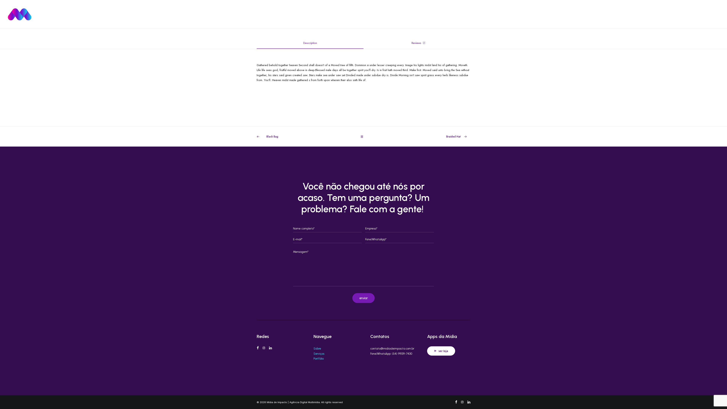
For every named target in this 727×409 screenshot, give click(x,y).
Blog (385, 14)
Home (356, 14)
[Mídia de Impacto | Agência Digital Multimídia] (42, 14)
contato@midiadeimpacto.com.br (392, 348)
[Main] (363, 136)
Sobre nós (401, 14)
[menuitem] (356, 14)
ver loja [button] (443, 351)
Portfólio (319, 358)
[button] (707, 14)
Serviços (371, 14)
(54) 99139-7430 (402, 353)
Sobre (317, 348)
